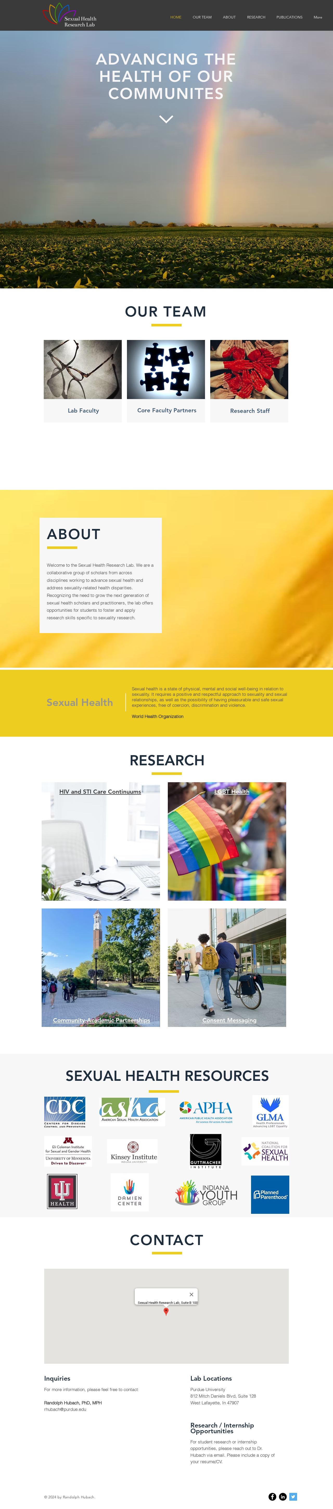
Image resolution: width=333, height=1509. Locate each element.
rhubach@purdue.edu (65, 1409)
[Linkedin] (283, 1497)
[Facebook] (272, 1497)
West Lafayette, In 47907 (214, 1402)
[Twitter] (293, 1497)
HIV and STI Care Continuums (100, 791)
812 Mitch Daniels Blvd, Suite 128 (223, 1396)
